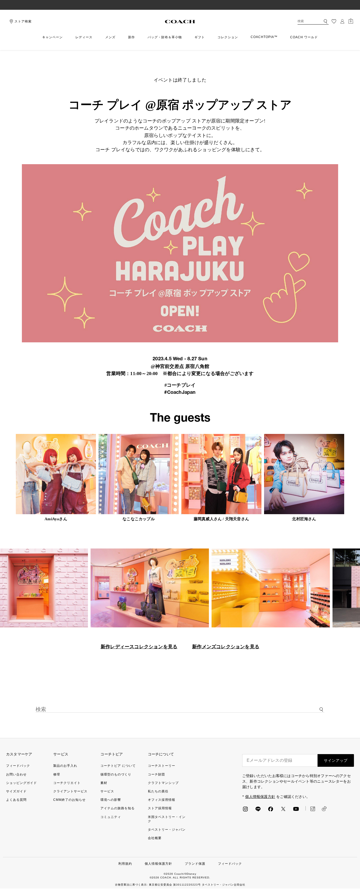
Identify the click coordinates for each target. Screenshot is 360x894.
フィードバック (18, 766)
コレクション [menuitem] (227, 37)
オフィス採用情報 (161, 800)
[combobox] (313, 21)
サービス (60, 754)
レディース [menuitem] (84, 37)
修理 (56, 774)
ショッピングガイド (21, 783)
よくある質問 (16, 800)
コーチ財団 (156, 774)
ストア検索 (23, 21)
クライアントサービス (70, 791)
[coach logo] (180, 21)
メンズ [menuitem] (110, 37)
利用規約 (125, 863)
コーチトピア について (118, 766)
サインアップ (336, 760)
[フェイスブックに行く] (270, 809)
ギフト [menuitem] (199, 37)
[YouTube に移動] (296, 809)
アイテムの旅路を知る (117, 808)
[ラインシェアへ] (258, 809)
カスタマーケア (19, 754)
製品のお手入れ (65, 766)
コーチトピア (111, 754)
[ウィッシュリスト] (334, 21)
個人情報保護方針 (260, 797)
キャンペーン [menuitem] (52, 37)
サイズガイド (16, 791)
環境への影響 (110, 800)
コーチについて (161, 754)
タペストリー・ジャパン (167, 829)
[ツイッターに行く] (283, 809)
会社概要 (155, 838)
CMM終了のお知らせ (69, 800)
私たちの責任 (158, 791)
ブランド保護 (195, 863)
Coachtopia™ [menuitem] (264, 37)
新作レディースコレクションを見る (139, 646)
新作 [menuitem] (131, 37)
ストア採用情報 (160, 808)
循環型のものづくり (115, 774)
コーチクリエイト (67, 783)
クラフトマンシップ (163, 783)
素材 (103, 783)
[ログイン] (342, 21)
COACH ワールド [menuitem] (304, 37)
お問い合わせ (16, 774)
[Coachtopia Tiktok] (324, 808)
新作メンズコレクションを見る (225, 646)
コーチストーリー (161, 766)
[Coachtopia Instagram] (310, 808)
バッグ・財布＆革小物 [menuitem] (165, 37)
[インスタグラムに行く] (245, 809)
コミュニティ (110, 817)
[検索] (325, 21)
